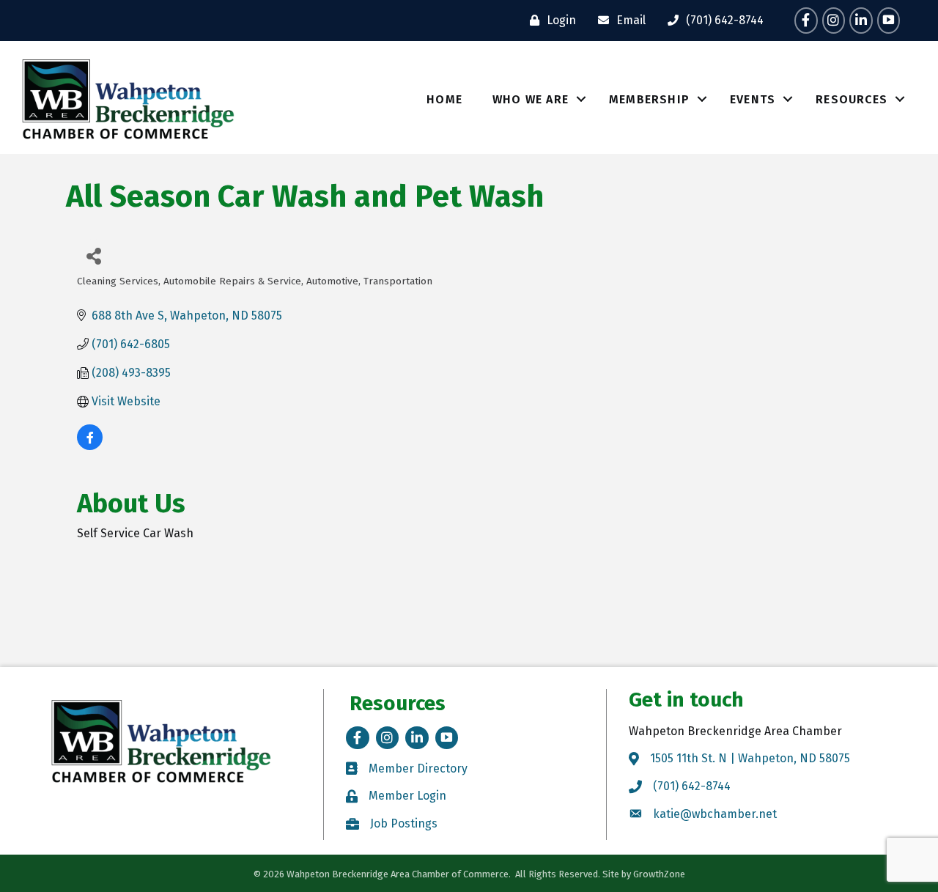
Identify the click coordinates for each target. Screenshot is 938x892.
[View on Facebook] (90, 446)
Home (444, 99)
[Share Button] (93, 255)
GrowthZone (659, 874)
